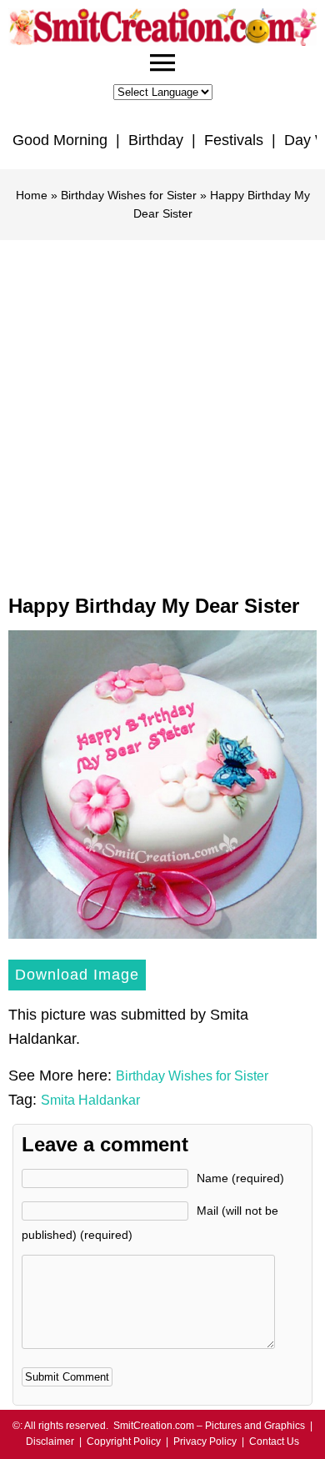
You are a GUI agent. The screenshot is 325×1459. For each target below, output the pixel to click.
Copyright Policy (124, 1441)
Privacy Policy (205, 1441)
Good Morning (60, 140)
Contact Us (274, 1441)
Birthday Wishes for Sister (129, 195)
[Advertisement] (162, 411)
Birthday (155, 140)
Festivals (233, 140)
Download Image (77, 974)
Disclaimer (50, 1441)
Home (32, 195)
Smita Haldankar (90, 1100)
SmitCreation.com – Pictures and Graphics (209, 1425)
